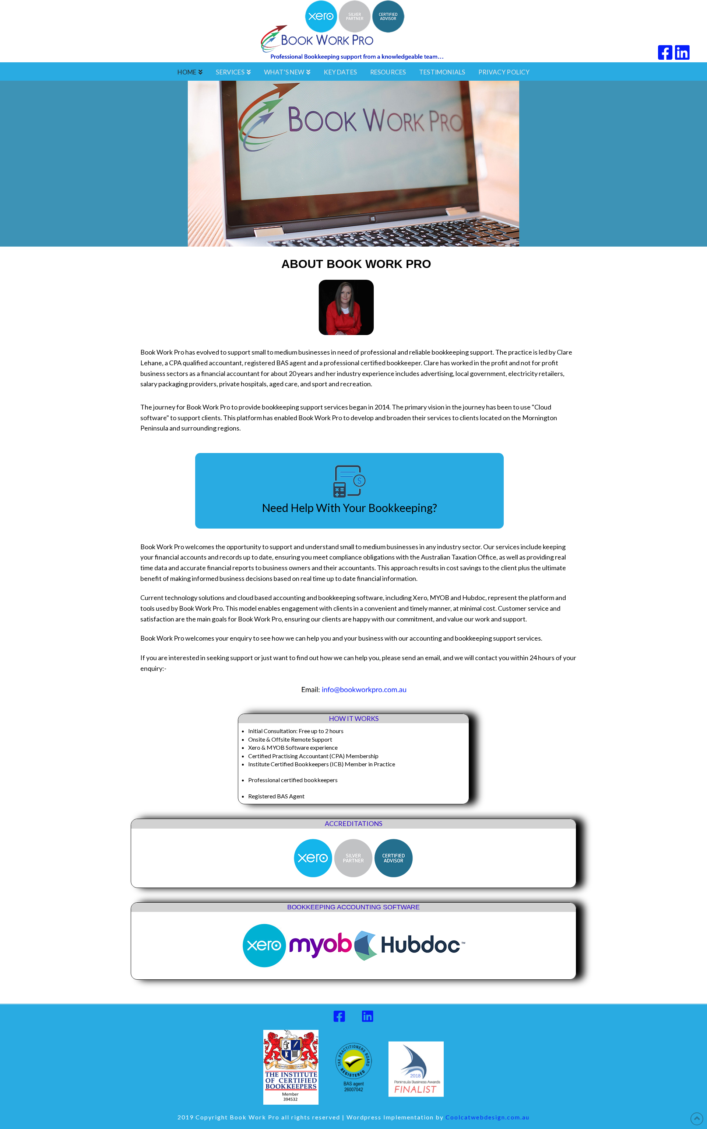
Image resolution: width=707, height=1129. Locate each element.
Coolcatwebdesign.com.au (488, 1117)
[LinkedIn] (682, 52)
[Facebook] (665, 52)
